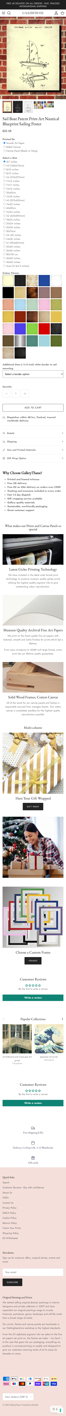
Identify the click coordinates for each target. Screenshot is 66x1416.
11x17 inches (12, 185)
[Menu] (3, 13)
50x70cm (11, 231)
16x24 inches (13, 212)
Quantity (7, 386)
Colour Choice (11, 273)
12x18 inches (13, 196)
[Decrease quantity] (6, 393)
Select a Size (10, 158)
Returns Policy (10, 1223)
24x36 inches (13, 239)
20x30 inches (13, 227)
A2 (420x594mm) (15, 216)
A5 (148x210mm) (15, 165)
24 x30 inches (13, 235)
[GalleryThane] (33, 13)
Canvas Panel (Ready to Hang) (21, 151)
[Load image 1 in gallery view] (33, 58)
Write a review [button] (33, 998)
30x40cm (11, 192)
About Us (7, 1192)
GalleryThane (15, 1404)
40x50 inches (13, 258)
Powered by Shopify (30, 1404)
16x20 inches (13, 204)
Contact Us (8, 1203)
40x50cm (11, 208)
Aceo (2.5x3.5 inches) (17, 266)
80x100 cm (12, 254)
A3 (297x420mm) (15, 200)
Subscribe (12, 1282)
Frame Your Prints (12, 1228)
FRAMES (33, 960)
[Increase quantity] (25, 393)
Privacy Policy (9, 1208)
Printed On (9, 139)
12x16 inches (13, 189)
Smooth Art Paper (15, 143)
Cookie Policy (9, 1218)
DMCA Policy (9, 1213)
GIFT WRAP (33, 806)
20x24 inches (13, 223)
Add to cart (33, 407)
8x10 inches (12, 169)
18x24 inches (13, 219)
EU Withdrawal (10, 1238)
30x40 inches (13, 246)
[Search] (10, 13)
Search (6, 1182)
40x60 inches (13, 262)
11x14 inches (12, 181)
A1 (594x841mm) (15, 243)
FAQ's (6, 1197)
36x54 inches (13, 250)
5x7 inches (11, 162)
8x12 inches (12, 173)
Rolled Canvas (13, 147)
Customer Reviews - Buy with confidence (23, 1187)
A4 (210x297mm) (15, 177)
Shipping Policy (11, 1233)
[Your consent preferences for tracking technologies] (60, 1410)
